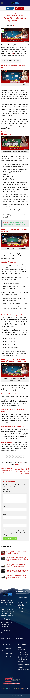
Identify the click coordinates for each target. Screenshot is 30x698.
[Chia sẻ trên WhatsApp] (7, 456)
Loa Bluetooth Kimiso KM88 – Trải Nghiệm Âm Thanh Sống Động (16, 565)
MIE (24, 25)
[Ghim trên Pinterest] (19, 456)
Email (5, 514)
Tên (4, 506)
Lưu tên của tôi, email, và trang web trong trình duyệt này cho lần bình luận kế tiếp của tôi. (14, 532)
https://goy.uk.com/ (23, 669)
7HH (2, 632)
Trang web (6, 522)
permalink (16, 464)
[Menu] (2, 3)
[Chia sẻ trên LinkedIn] (22, 456)
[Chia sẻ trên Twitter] (13, 456)
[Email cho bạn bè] (16, 456)
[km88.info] (15, 3)
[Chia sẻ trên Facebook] (10, 456)
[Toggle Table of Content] (17, 60)
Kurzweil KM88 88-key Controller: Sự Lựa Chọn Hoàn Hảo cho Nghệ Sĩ (17, 570)
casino (15, 13)
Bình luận (6, 492)
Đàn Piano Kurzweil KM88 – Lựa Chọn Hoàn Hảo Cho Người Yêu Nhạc (16, 577)
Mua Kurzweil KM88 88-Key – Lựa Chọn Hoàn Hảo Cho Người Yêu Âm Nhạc (17, 559)
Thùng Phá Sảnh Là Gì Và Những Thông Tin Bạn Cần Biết (22, 471)
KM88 (12, 53)
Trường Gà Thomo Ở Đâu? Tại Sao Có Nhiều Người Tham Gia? (16, 552)
